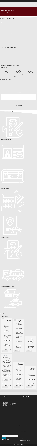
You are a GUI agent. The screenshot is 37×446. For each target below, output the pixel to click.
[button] (18, 100)
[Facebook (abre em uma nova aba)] (34, 0)
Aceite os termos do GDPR (7, 439)
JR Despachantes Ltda (8, 320)
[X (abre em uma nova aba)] (33, 0)
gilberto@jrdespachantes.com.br (25, 440)
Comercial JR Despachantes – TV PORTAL (24, 415)
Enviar (4, 437)
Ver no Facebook (6, 349)
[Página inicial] (1, 12)
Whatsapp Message (19, 383)
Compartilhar (9, 349)
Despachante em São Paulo (6, 12)
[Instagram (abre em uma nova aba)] (35, 0)
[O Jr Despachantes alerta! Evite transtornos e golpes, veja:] (22, 421)
